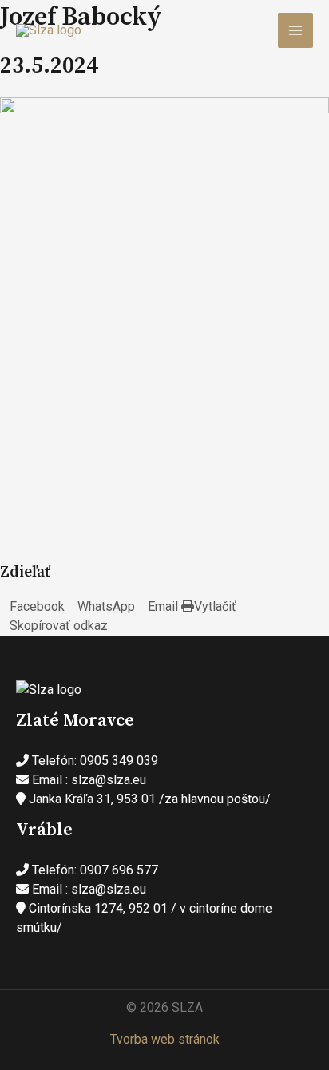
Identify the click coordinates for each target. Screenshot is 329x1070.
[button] (32, 606)
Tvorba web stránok (165, 1039)
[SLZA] (48, 31)
